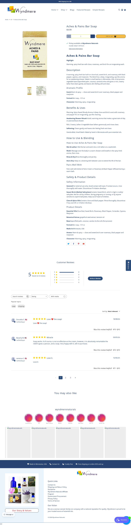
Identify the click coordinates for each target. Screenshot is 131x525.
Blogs (72, 10)
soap (13, 306)
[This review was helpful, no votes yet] (114, 329)
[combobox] (39, 296)
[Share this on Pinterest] (79, 244)
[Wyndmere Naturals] (21, 10)
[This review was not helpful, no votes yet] (117, 329)
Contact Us (51, 485)
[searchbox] (18, 296)
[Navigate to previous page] (56, 377)
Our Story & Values (21, 510)
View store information (76, 49)
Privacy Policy (53, 499)
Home (53, 10)
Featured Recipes (83, 10)
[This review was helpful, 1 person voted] (114, 368)
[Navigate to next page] (75, 377)
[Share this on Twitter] (68, 244)
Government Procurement (57, 496)
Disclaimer (51, 489)
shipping (21, 306)
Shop (63, 10)
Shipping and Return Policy (57, 487)
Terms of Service (53, 501)
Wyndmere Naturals (58, 517)
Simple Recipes (99, 10)
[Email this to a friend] (84, 244)
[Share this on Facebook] (73, 244)
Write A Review (95, 278)
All (11, 19)
